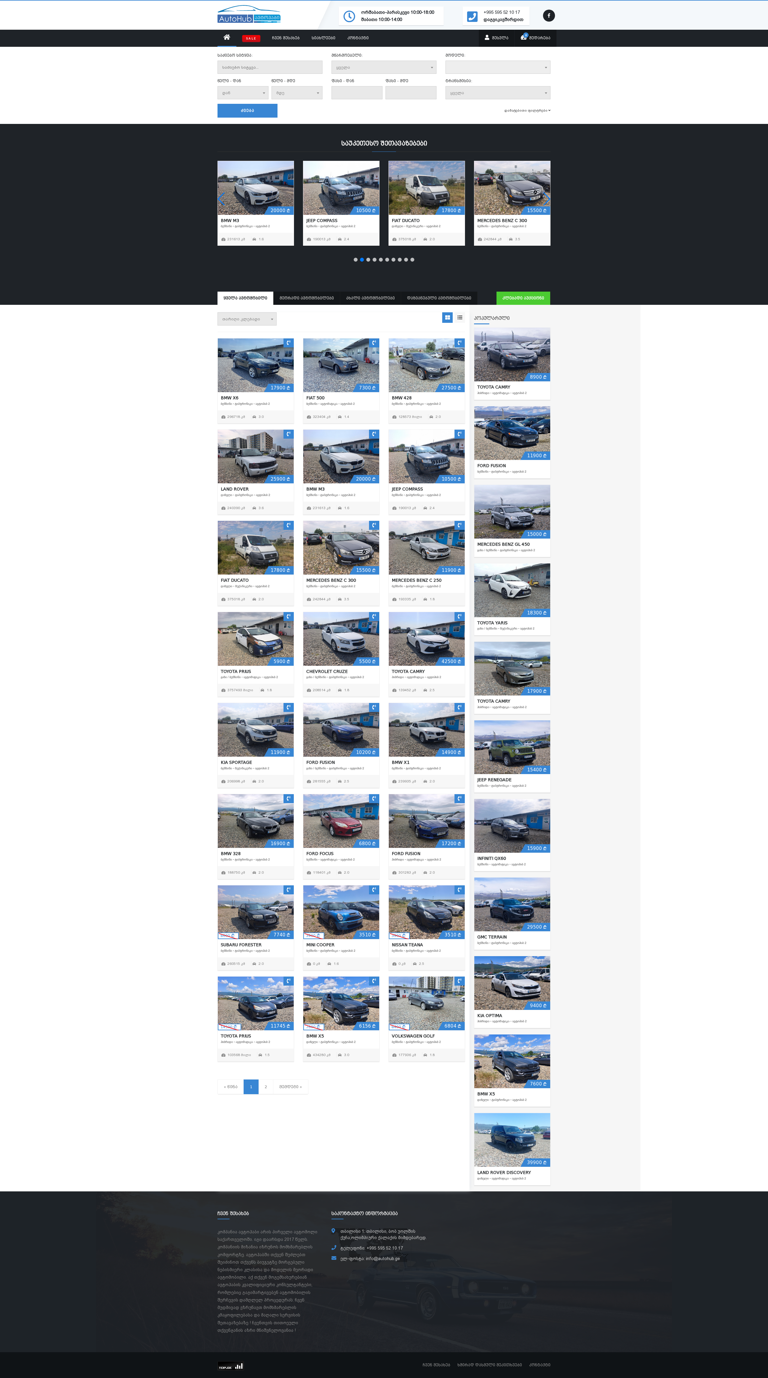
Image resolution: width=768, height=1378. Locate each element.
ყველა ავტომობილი (245, 298)
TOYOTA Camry (493, 220)
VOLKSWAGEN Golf (413, 1036)
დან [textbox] (226, 93)
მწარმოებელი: (347, 55)
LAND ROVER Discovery (504, 1172)
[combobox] (384, 67)
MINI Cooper (320, 944)
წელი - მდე (283, 81)
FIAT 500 (315, 397)
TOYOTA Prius (321, 220)
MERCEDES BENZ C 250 (246, 220)
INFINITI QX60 (491, 858)
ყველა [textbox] (343, 67)
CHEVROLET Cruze (412, 220)
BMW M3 (315, 489)
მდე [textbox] (280, 93)
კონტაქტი (358, 38)
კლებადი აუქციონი (523, 298)
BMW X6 (229, 397)
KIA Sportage (236, 762)
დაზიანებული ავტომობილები (439, 298)
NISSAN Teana (407, 944)
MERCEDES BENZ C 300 (331, 580)
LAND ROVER (235, 489)
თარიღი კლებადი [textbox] (241, 319)
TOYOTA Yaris (492, 622)
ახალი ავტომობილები (370, 298)
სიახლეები (323, 38)
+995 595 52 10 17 (502, 12)
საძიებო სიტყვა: (235, 55)
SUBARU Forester (241, 944)
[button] (356, 260)
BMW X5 (315, 1036)
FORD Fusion (320, 762)
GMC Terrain (492, 937)
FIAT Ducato (235, 580)
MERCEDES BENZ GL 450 (503, 544)
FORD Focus (320, 853)
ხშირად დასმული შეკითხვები (490, 1365)
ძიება (247, 111)
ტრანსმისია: (459, 81)
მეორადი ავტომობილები (307, 298)
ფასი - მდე (397, 81)
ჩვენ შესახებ (286, 38)
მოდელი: (455, 55)
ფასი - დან (343, 81)
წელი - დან (229, 81)
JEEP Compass (407, 489)
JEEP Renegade (494, 779)
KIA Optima (489, 1015)
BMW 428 (402, 397)
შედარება (538, 37)
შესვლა (499, 38)
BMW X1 (401, 762)
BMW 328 (231, 853)
